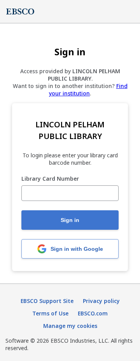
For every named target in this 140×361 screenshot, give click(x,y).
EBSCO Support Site (47, 301)
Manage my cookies (70, 325)
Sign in (70, 220)
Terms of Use (50, 313)
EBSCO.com (93, 313)
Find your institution (88, 89)
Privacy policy (101, 301)
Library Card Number (50, 179)
